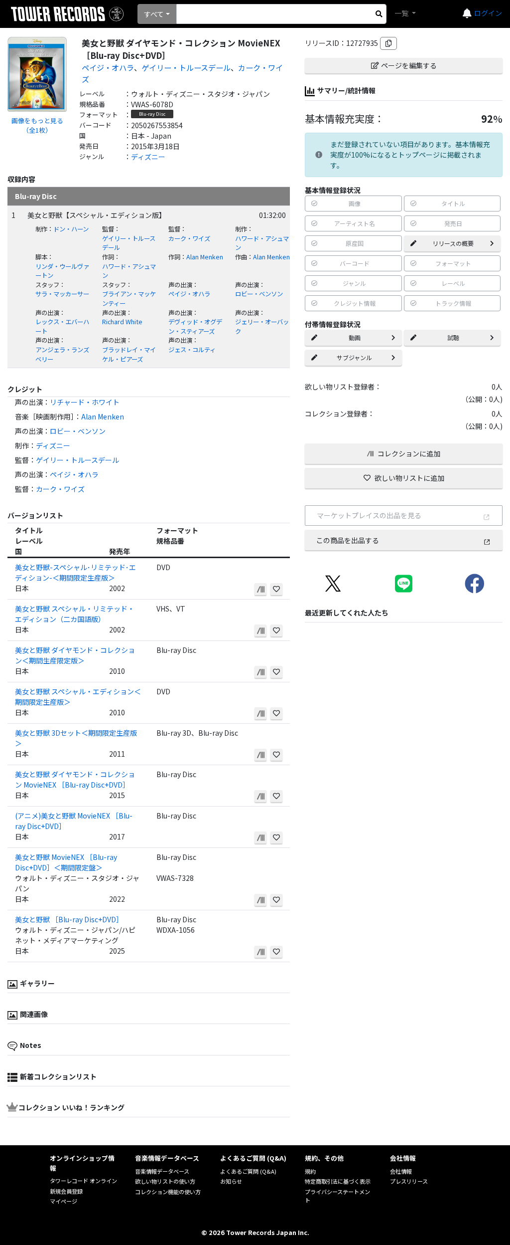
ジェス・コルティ (192, 349)
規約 (310, 1171)
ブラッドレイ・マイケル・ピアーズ (129, 354)
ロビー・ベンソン (259, 293)
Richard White (122, 321)
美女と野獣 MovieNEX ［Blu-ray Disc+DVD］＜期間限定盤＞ (66, 862)
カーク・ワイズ (189, 238)
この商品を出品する (347, 540)
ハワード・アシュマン (262, 243)
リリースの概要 (453, 243)
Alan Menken (204, 256)
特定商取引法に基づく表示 (338, 1181)
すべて (154, 14)
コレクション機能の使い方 (168, 1192)
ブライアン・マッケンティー (129, 298)
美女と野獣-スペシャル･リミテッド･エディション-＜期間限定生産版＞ (75, 572)
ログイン (488, 13)
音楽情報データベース (162, 1171)
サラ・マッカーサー (62, 293)
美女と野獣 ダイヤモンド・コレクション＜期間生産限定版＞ (75, 655)
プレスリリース (409, 1181)
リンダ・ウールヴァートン (62, 271)
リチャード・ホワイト (85, 402)
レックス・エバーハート (62, 326)
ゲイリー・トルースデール (186, 67)
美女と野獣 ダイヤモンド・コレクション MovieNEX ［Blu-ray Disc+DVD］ (75, 779)
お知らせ (231, 1181)
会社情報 (401, 1171)
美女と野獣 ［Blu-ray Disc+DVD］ (69, 919)
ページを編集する (409, 65)
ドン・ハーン (71, 228)
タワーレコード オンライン (83, 1181)
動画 (355, 337)
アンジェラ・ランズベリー (62, 354)
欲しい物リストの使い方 (165, 1181)
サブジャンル (354, 357)
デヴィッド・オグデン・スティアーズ (195, 326)
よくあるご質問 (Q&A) (248, 1171)
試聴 (453, 337)
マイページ (63, 1201)
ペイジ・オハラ (108, 67)
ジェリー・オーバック (262, 326)
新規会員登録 (66, 1191)
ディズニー (148, 157)
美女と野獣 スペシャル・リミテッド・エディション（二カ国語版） (74, 614)
